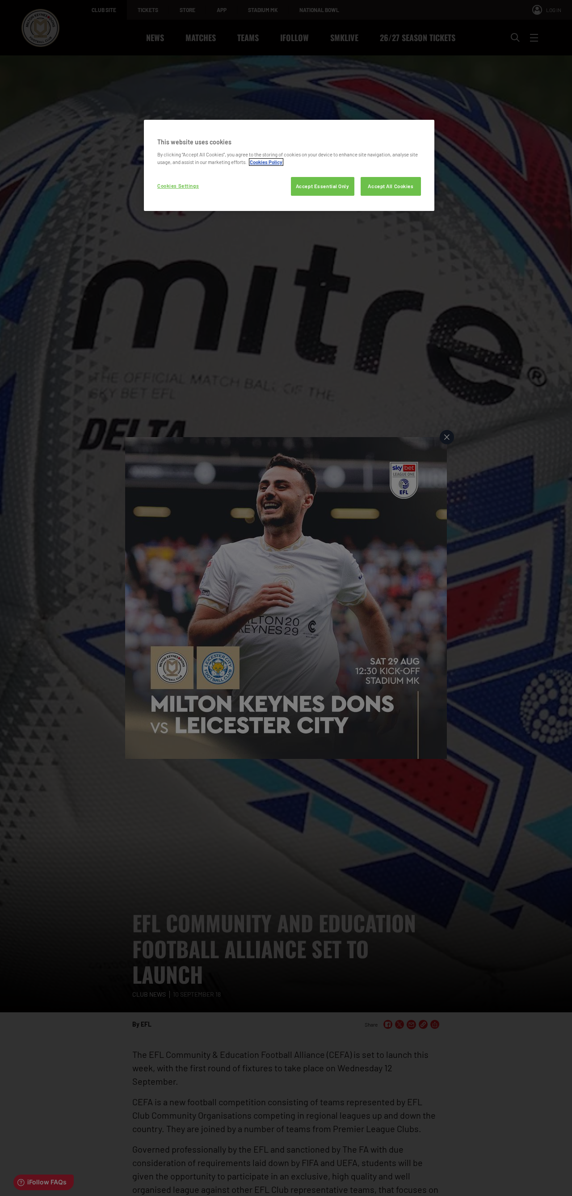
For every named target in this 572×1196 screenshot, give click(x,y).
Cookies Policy (266, 162)
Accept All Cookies (390, 186)
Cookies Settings (178, 186)
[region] (289, 165)
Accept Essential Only (322, 186)
